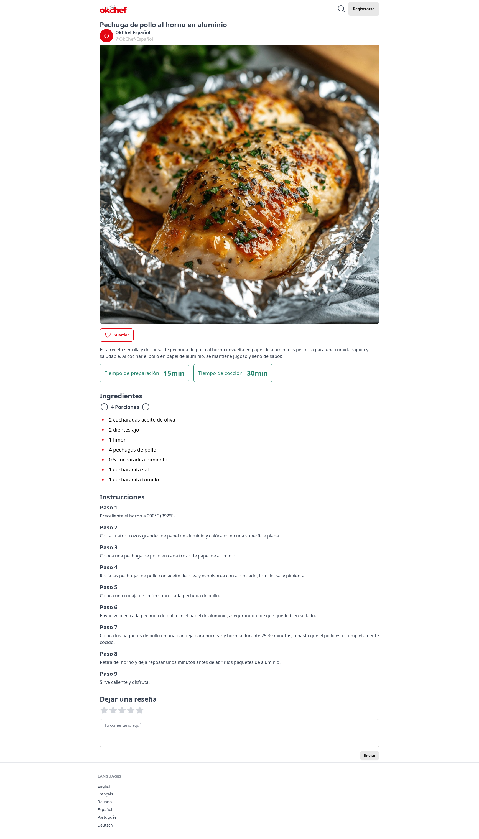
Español (105, 809)
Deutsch (105, 825)
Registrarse (363, 8)
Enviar (370, 755)
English (104, 786)
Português (107, 817)
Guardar (121, 335)
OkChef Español (132, 32)
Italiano (105, 801)
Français (105, 794)
